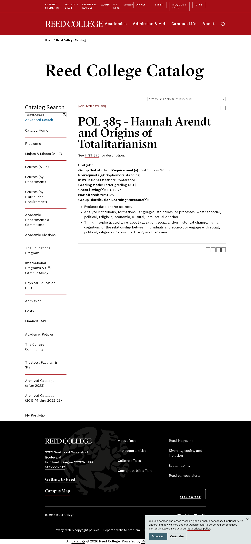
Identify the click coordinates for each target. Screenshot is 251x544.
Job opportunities (132, 451)
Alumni (105, 5)
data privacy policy (198, 528)
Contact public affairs (135, 471)
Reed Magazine (181, 441)
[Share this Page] (213, 108)
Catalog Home (36, 130)
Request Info (179, 6)
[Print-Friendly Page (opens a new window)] (218, 108)
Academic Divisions (40, 235)
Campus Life (183, 24)
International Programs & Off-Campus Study (38, 268)
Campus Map (57, 491)
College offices (129, 461)
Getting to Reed (60, 479)
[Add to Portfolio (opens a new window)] (208, 108)
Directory (128, 5)
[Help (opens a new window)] (223, 108)
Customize (177, 536)
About (208, 24)
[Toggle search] (222, 23)
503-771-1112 (55, 467)
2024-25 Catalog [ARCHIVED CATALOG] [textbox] (170, 99)
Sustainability (179, 466)
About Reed (127, 441)
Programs (33, 144)
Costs (29, 311)
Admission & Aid (149, 24)
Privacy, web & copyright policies (76, 530)
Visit (159, 5)
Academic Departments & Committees (37, 220)
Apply (141, 5)
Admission (33, 301)
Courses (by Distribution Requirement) (36, 197)
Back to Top (190, 497)
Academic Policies (39, 334)
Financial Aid (35, 321)
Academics (116, 24)
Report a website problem (121, 530)
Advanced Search (39, 120)
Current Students (52, 6)
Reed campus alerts (184, 476)
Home (48, 40)
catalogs (78, 541)
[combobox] (186, 99)
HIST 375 (92, 155)
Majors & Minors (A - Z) (43, 154)
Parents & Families (89, 6)
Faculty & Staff (71, 6)
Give (199, 5)
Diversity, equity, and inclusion (185, 453)
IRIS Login (116, 6)
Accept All (158, 536)
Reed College (74, 24)
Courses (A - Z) (37, 167)
